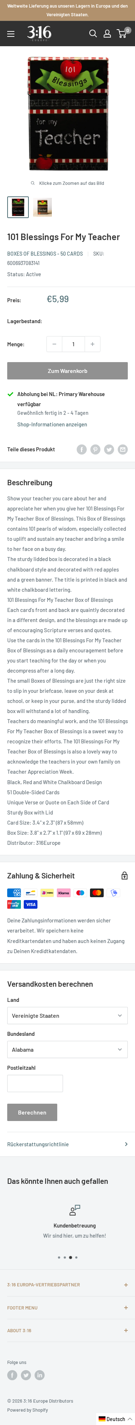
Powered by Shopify (27, 1410)
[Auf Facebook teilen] (82, 449)
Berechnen (32, 1112)
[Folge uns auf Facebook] (12, 1375)
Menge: (15, 344)
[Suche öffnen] (93, 34)
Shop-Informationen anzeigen (52, 424)
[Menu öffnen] (10, 34)
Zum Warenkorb (67, 370)
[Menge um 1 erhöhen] (92, 344)
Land (13, 999)
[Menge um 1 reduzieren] (54, 344)
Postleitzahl (21, 1067)
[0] (121, 33)
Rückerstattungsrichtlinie (38, 1144)
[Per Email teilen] (123, 449)
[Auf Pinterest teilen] (95, 449)
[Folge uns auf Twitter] (26, 1375)
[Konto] (107, 34)
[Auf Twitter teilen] (109, 449)
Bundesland (21, 1033)
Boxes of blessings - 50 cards (45, 254)
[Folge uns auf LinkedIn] (40, 1375)
